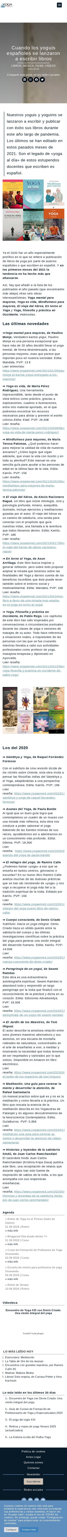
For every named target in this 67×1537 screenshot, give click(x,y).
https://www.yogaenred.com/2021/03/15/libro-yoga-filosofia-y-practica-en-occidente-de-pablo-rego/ (34, 670)
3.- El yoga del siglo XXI (20, 1419)
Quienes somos (33, 1462)
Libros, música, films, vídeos (33, 65)
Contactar (33, 1468)
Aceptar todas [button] (29, 1529)
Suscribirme (33, 1481)
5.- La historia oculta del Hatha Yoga (28, 1437)
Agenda (8, 1212)
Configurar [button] (11, 1529)
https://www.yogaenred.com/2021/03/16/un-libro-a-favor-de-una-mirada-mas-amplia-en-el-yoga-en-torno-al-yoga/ (33, 600)
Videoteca (10, 1302)
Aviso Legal (33, 1457)
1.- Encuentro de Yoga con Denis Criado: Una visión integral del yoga (33, 1400)
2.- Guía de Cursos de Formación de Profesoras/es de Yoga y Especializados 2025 (34, 1411)
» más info (11, 1230)
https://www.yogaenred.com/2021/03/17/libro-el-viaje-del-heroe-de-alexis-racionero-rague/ (34, 547)
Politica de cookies (33, 1451)
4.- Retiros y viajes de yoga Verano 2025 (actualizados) (30, 1428)
